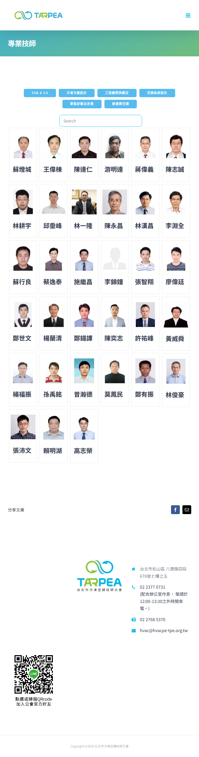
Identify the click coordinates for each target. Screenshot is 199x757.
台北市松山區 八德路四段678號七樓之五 (163, 572)
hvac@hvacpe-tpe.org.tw (164, 630)
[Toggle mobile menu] (188, 15)
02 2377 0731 (152, 587)
